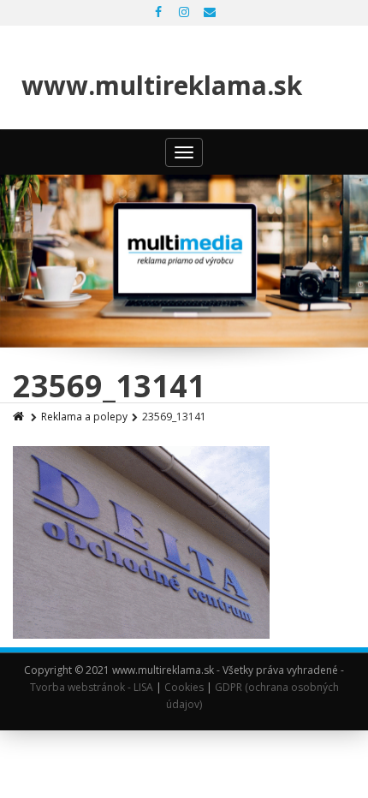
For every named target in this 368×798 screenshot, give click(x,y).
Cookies (184, 687)
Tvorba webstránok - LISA (91, 687)
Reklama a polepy (84, 416)
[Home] (20, 416)
